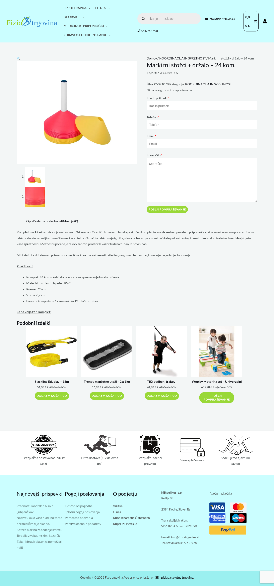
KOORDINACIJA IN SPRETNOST (182, 58)
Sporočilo (154, 155)
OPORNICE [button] (72, 17)
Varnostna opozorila (79, 518)
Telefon (153, 117)
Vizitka (118, 506)
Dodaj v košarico (52, 395)
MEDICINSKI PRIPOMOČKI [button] (84, 26)
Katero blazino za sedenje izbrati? (39, 530)
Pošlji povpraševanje (167, 209)
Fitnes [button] (100, 8)
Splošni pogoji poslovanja (82, 512)
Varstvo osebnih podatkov (83, 524)
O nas (117, 512)
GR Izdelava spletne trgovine (174, 577)
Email (151, 136)
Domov (152, 58)
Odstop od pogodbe (78, 506)
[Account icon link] (265, 21)
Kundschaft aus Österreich (131, 518)
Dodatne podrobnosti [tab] (48, 221)
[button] (19, 58)
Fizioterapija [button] (75, 8)
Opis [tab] (29, 221)
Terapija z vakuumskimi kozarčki (39, 535)
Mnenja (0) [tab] (70, 221)
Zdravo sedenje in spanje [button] (85, 35)
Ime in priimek (158, 98)
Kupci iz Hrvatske (125, 524)
